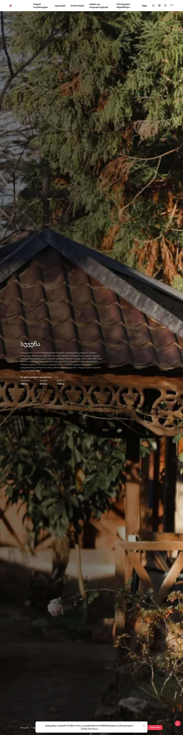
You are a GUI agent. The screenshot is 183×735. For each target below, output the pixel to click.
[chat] (178, 723)
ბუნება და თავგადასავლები (98, 5)
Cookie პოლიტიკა (89, 728)
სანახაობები (77, 5)
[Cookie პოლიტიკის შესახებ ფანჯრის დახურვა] (144, 725)
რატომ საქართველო (40, 5)
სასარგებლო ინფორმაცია (123, 5)
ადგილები (60, 5)
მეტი (144, 5)
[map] (159, 6)
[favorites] (165, 6)
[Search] (153, 5)
